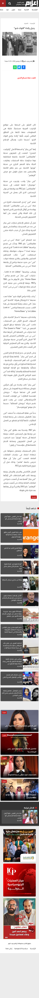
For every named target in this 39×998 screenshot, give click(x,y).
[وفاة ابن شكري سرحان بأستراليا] (30, 583)
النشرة (26, 10)
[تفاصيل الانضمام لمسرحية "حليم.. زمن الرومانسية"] (19, 744)
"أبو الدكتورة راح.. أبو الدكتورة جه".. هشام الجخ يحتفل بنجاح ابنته (13, 566)
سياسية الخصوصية (21, 948)
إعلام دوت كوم (28, 61)
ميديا (19, 10)
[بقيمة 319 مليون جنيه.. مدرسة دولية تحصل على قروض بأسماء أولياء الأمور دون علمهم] (30, 615)
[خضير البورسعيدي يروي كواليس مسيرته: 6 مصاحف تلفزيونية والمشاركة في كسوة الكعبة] (30, 631)
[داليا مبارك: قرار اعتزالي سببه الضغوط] (19, 767)
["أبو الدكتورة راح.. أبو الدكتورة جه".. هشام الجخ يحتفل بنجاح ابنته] (30, 567)
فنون (13, 10)
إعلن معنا (9, 948)
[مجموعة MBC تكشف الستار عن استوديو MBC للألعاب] (19, 790)
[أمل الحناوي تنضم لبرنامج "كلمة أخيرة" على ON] (19, 721)
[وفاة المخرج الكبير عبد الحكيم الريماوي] (30, 552)
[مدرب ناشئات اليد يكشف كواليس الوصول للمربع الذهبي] (30, 678)
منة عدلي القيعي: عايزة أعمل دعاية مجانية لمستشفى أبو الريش (13, 519)
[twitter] (19, 67)
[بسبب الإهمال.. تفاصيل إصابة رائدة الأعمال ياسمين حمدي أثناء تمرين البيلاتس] (30, 694)
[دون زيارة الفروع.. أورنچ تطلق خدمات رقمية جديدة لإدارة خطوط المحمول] (30, 536)
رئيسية (34, 497)
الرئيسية (34, 10)
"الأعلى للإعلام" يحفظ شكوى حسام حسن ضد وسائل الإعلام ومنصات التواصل (12, 598)
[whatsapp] (15, 67)
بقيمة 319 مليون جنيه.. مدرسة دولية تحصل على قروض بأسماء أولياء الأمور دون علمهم (12, 614)
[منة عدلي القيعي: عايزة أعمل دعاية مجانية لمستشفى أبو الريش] (30, 520)
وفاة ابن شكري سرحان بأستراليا (12, 580)
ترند (7, 10)
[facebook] (23, 67)
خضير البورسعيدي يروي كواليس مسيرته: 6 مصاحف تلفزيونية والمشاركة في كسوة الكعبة (12, 629)
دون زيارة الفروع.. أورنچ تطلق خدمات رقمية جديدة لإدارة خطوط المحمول (13, 534)
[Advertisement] (19, 101)
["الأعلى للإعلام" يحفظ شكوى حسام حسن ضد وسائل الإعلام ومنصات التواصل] (30, 599)
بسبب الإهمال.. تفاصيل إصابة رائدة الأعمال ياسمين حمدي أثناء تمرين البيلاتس (12, 693)
